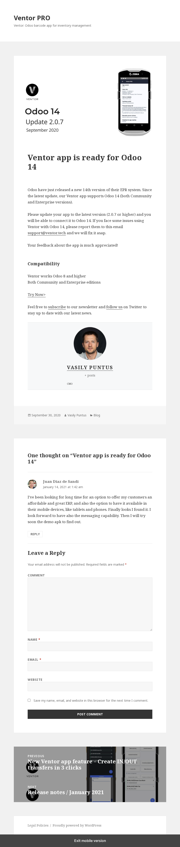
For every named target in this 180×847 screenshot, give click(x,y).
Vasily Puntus (90, 367)
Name (34, 639)
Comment (36, 575)
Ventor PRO (32, 17)
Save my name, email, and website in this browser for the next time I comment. (91, 700)
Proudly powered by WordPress (77, 825)
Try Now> (37, 294)
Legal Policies (38, 825)
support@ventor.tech (47, 232)
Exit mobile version (90, 840)
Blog (97, 415)
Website (35, 679)
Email (34, 659)
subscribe (57, 306)
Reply (35, 534)
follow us (114, 306)
